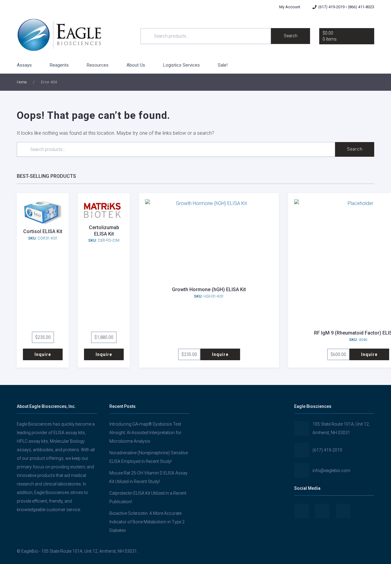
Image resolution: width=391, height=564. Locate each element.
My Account (289, 7)
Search (291, 35)
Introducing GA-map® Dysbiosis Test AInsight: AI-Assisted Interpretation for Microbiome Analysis (145, 433)
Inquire (43, 354)
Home (22, 82)
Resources (97, 65)
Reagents (59, 65)
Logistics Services (181, 65)
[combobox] (206, 36)
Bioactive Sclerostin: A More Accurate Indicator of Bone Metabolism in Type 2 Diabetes (147, 522)
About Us (135, 65)
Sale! (223, 65)
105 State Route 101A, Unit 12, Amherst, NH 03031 (341, 428)
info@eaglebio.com (331, 470)
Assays (24, 65)
